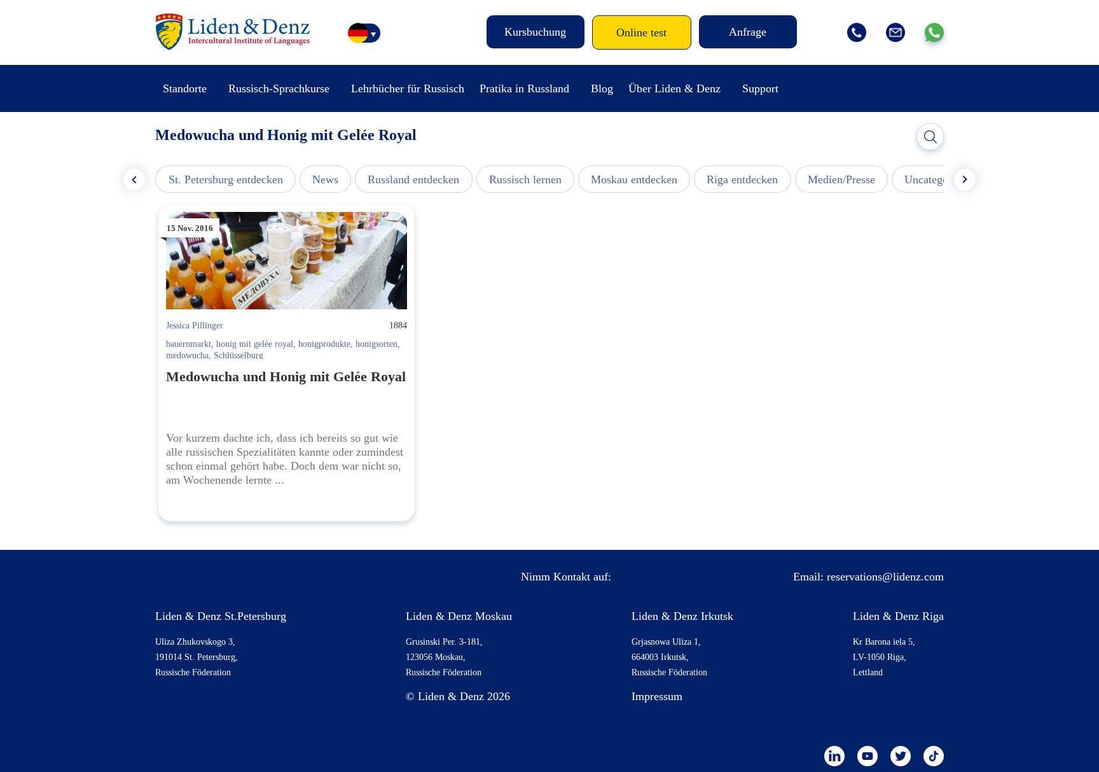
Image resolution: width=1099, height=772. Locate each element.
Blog (602, 88)
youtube (867, 756)
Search (930, 137)
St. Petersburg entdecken (226, 179)
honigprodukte (324, 344)
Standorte (185, 88)
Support (760, 88)
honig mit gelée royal (254, 344)
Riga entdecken (742, 179)
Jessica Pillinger (194, 325)
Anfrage (747, 31)
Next (965, 179)
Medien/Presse (841, 179)
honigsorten (376, 344)
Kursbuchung (535, 31)
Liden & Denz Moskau (459, 616)
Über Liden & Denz (674, 88)
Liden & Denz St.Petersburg (220, 616)
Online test (641, 32)
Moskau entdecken (634, 179)
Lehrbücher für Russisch (407, 88)
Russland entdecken (413, 179)
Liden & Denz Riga (898, 616)
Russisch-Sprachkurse (278, 88)
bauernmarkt (188, 344)
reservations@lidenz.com (885, 576)
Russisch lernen (525, 179)
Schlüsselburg (238, 355)
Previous (134, 179)
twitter (900, 756)
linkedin (834, 756)
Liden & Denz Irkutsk (682, 616)
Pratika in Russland (524, 88)
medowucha (187, 355)
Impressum (657, 696)
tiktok (933, 756)
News (325, 179)
